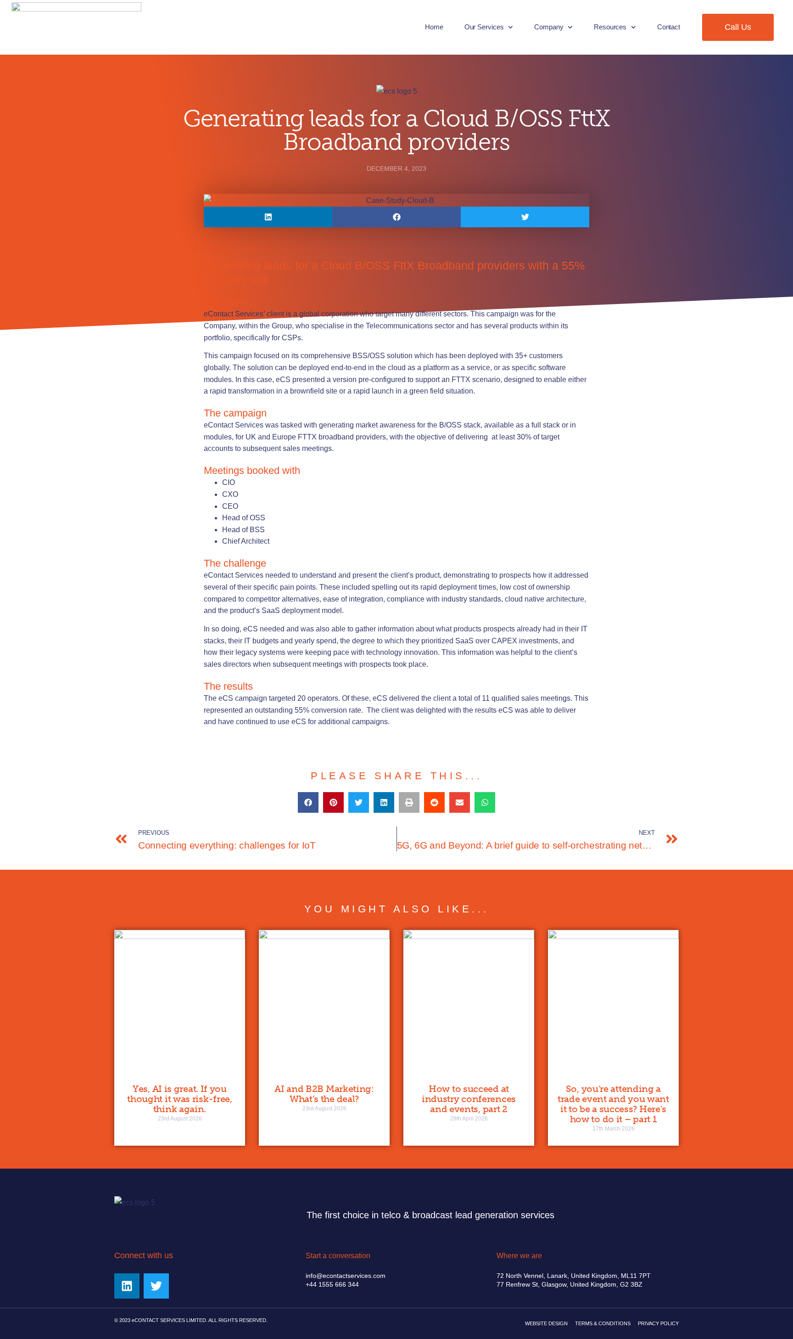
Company (548, 27)
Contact (668, 27)
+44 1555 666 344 (332, 1284)
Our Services (484, 27)
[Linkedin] (127, 1286)
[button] (268, 217)
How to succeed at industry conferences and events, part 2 (469, 1098)
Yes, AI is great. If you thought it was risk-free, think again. (179, 1098)
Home (434, 27)
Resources (610, 27)
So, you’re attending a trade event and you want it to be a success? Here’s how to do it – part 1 (613, 1104)
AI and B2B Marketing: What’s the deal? (324, 1093)
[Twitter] (156, 1286)
